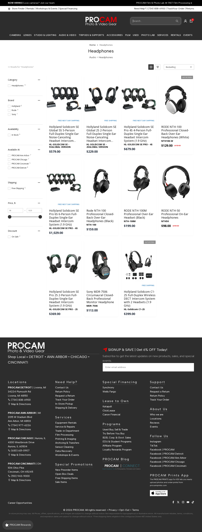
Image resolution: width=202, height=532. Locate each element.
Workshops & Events (46, 8)
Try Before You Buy (114, 433)
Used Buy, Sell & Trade (115, 429)
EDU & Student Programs (117, 441)
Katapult (107, 406)
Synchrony (108, 387)
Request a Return (65, 395)
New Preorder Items (66, 469)
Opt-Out (124, 509)
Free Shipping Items (66, 478)
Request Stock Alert (176, 119)
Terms (135, 509)
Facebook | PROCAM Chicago (167, 461)
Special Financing (68, 8)
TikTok (153, 445)
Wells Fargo (109, 391)
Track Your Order (64, 399)
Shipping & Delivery (66, 407)
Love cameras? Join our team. (31, 3)
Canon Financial (111, 414)
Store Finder (18, 8)
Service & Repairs (65, 426)
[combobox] (156, 21)
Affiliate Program (112, 445)
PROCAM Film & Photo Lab (150, 3)
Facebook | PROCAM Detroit (167, 453)
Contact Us (61, 387)
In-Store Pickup (64, 403)
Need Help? (140, 8)
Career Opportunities (20, 502)
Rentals (30, 8)
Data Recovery (63, 451)
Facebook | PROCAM (162, 449)
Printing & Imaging (65, 438)
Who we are (156, 414)
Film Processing (64, 434)
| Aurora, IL (27, 438)
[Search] (177, 21)
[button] (151, 67)
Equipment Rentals (66, 422)
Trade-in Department (67, 430)
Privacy (113, 509)
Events (154, 426)
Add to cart (63, 119)
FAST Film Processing (178, 3)
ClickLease (109, 410)
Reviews (154, 422)
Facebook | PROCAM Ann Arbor (168, 457)
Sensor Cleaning (64, 446)
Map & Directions (21, 404)
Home (92, 45)
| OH (24, 463)
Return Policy (62, 391)
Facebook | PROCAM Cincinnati (168, 465)
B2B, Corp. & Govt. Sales (117, 437)
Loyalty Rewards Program (117, 449)
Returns (190, 8)
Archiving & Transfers (67, 442)
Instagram (155, 441)
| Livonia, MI (27, 387)
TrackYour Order (175, 8)
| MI (24, 412)
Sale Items (61, 481)
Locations (155, 418)
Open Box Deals (64, 473)
